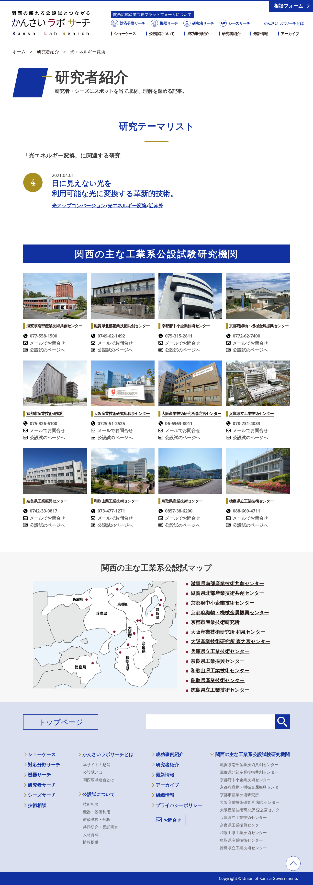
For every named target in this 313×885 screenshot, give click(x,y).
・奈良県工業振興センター (239, 825)
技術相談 (37, 805)
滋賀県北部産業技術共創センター (227, 593)
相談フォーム (288, 5)
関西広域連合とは (98, 779)
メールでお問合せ (47, 343)
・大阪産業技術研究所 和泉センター (247, 802)
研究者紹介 (231, 33)
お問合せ (172, 820)
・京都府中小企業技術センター (243, 779)
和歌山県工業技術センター (220, 670)
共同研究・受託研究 (100, 827)
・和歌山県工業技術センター (241, 832)
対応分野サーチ (132, 23)
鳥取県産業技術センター (218, 680)
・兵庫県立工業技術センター (241, 817)
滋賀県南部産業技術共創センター (227, 583)
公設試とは (92, 772)
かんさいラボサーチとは (284, 23)
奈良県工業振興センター (218, 661)
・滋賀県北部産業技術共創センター (247, 772)
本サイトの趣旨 (96, 764)
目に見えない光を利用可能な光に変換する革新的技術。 (115, 188)
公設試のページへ (47, 350)
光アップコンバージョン (79, 205)
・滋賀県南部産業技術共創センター (247, 764)
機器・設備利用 (96, 812)
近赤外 (156, 205)
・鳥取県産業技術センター (239, 840)
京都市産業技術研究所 (215, 622)
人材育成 (91, 834)
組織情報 (165, 795)
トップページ (60, 722)
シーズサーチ (239, 23)
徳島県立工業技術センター (220, 689)
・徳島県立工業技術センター (241, 847)
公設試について (161, 33)
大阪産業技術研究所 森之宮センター (230, 641)
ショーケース (125, 33)
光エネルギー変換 (127, 205)
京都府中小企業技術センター (222, 602)
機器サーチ (169, 23)
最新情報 (260, 33)
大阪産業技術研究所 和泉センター (228, 631)
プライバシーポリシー (179, 805)
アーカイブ (290, 33)
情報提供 (91, 842)
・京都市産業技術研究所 (237, 794)
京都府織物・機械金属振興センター (230, 612)
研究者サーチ (203, 23)
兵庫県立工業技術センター (220, 651)
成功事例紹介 (198, 33)
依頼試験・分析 (96, 819)
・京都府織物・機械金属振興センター (249, 787)
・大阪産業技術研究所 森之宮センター (249, 810)
